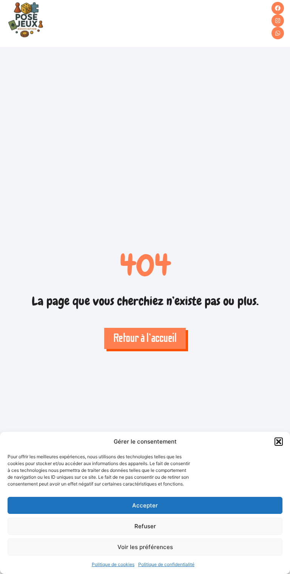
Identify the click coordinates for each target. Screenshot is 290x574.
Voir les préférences (145, 547)
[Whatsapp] (277, 33)
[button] (278, 441)
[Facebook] (277, 8)
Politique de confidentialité (166, 564)
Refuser (145, 526)
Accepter (145, 505)
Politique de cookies (113, 564)
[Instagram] (277, 20)
